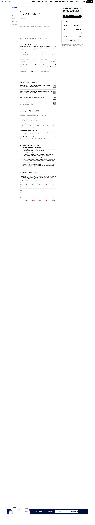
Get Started (89, 1)
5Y (38, 38)
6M (30, 38)
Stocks (33, 1)
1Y (35, 38)
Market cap (14, 10)
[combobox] (77, 25)
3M (28, 38)
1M (25, 38)
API (67, 1)
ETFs (42, 1)
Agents (71, 1)
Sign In (83, 1)
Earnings (14, 15)
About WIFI (14, 7)
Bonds (51, 1)
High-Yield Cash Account (59, 1)
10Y (40, 38)
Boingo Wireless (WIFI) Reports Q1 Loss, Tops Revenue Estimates (34, 102)
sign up (37, 149)
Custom (46, 38)
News (13, 18)
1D (20, 38)
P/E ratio (14, 12)
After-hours (14, 24)
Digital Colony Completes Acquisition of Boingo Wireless (32, 97)
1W (23, 38)
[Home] (6, 1)
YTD (33, 38)
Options (38, 1)
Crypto (46, 1)
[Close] (86, 510)
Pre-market (14, 21)
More (77, 1)
